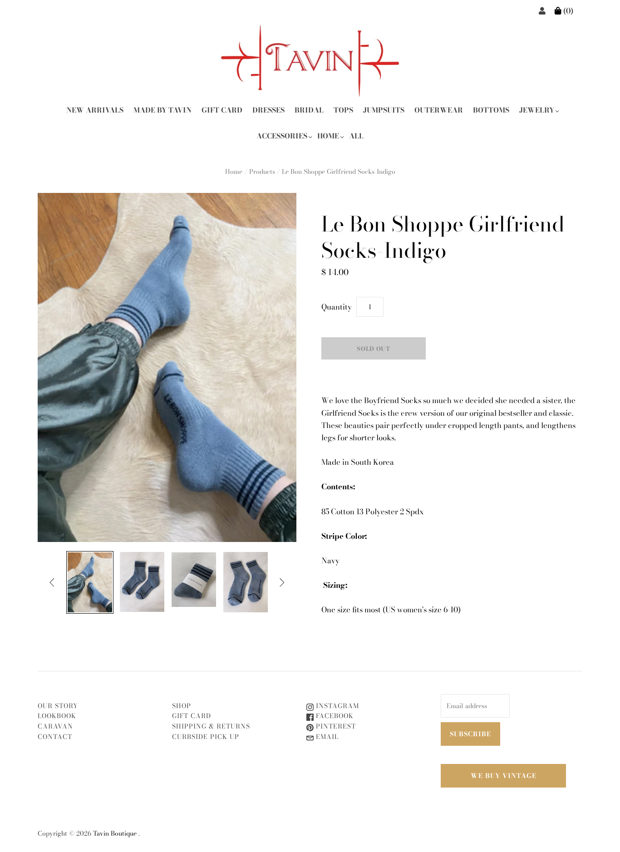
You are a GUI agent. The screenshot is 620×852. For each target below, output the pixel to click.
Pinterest (335, 726)
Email (326, 737)
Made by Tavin (162, 110)
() (567, 11)
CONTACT (55, 737)
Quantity (336, 307)
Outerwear (438, 110)
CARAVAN (55, 726)
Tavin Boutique (115, 833)
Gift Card (222, 110)
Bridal (309, 110)
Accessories (281, 136)
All (356, 136)
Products (262, 172)
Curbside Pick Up (205, 737)
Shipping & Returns (211, 726)
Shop (181, 706)
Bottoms (491, 110)
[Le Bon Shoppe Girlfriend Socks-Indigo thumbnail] (89, 582)
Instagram (336, 706)
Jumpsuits (383, 110)
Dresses (268, 110)
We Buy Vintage (503, 776)
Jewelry (536, 110)
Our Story (58, 706)
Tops (343, 110)
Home (328, 136)
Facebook (334, 716)
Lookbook (57, 716)
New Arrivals (94, 110)
